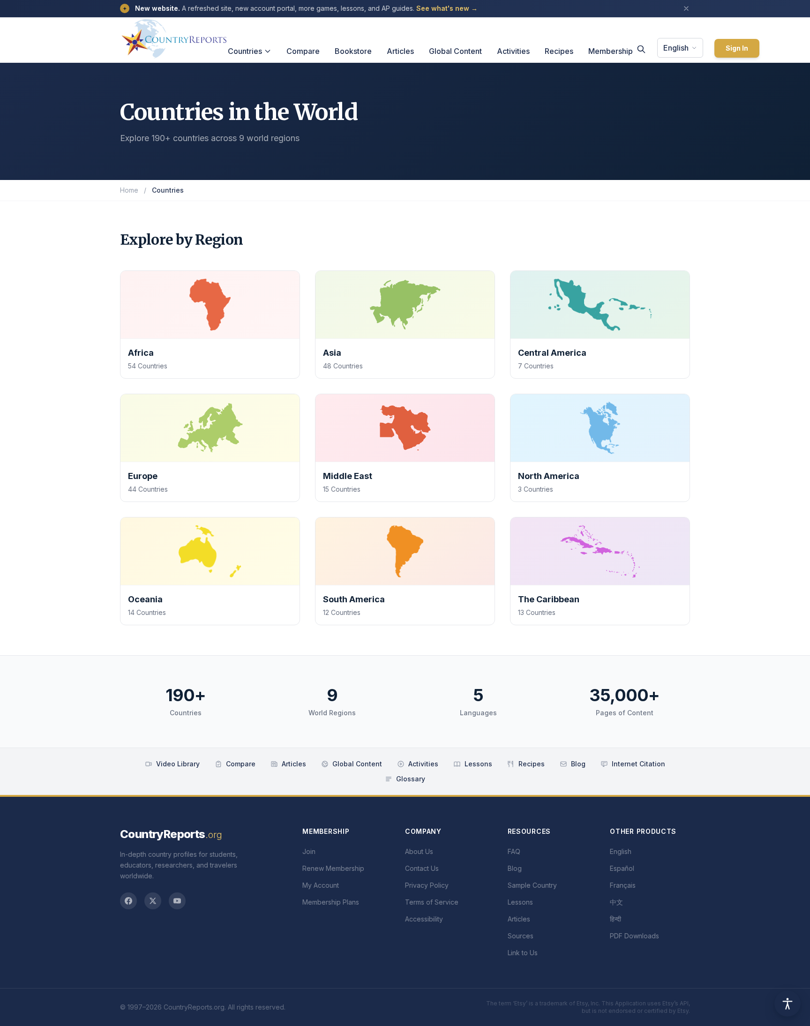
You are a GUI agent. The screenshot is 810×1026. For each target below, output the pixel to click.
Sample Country (532, 885)
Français (623, 885)
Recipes (559, 51)
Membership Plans (330, 902)
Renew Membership (333, 868)
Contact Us (422, 868)
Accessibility (424, 919)
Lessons (478, 764)
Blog (578, 764)
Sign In (737, 48)
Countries (245, 51)
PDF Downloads (634, 936)
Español (622, 868)
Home (129, 190)
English (676, 47)
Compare (303, 51)
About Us (419, 851)
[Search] (641, 49)
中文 (616, 902)
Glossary (410, 779)
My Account (320, 885)
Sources (520, 936)
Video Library (178, 764)
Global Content (455, 51)
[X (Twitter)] (152, 900)
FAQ (514, 851)
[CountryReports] (174, 36)
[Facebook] (128, 900)
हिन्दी (615, 919)
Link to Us (523, 953)
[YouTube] (177, 900)
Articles (400, 51)
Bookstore (353, 51)
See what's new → (447, 8)
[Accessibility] (787, 1003)
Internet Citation (638, 764)
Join (308, 851)
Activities (513, 51)
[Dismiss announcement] (686, 8)
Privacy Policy (427, 885)
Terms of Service (431, 902)
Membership (610, 51)
